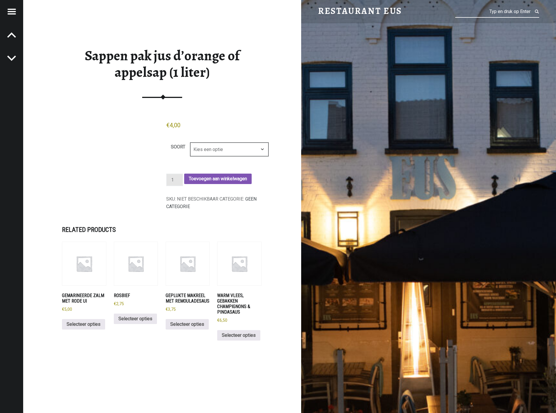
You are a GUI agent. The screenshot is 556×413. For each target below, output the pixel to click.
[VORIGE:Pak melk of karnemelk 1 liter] (11, 58)
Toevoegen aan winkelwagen (218, 178)
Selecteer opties (83, 324)
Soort (178, 147)
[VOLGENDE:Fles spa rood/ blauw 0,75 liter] (11, 34)
